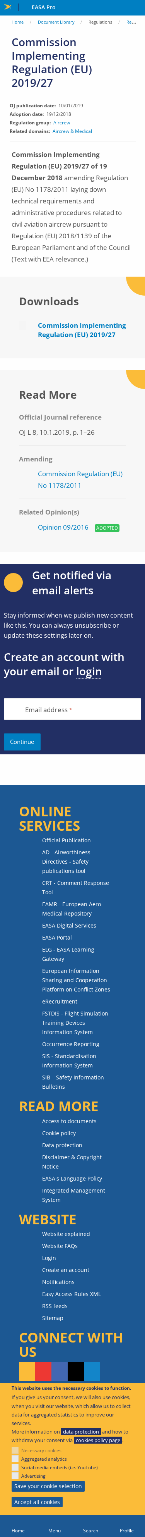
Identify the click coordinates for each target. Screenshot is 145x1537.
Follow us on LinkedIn (92, 1371)
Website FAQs (60, 1246)
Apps (137, 8)
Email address (46, 710)
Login (49, 1258)
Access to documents (69, 1121)
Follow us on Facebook (59, 1371)
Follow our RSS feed (27, 1371)
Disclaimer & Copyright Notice (72, 1161)
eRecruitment (59, 1001)
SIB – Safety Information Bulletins (73, 1082)
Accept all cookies (37, 1502)
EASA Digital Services (69, 925)
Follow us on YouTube (43, 1371)
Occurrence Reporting (70, 1044)
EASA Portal (57, 937)
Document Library (56, 22)
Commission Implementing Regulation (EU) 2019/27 (82, 330)
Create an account (65, 1270)
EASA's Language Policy (72, 1178)
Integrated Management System (73, 1195)
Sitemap (52, 1318)
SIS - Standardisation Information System (69, 1060)
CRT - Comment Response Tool (75, 887)
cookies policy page (98, 1440)
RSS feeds (55, 1306)
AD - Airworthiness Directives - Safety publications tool (66, 861)
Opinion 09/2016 (63, 527)
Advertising (33, 1476)
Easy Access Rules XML (71, 1294)
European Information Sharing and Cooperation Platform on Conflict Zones (76, 980)
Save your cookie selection (48, 1486)
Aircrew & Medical (72, 131)
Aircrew (61, 122)
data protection (81, 1431)
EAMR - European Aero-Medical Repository (72, 908)
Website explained (66, 1234)
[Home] (18, 1526)
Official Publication (66, 840)
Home (18, 22)
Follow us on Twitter (76, 1371)
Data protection (62, 1145)
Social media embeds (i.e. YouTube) (59, 1467)
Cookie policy (59, 1133)
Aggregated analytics (44, 1459)
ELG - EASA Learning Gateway (68, 954)
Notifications (58, 1282)
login (89, 671)
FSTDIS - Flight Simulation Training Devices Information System (75, 1023)
